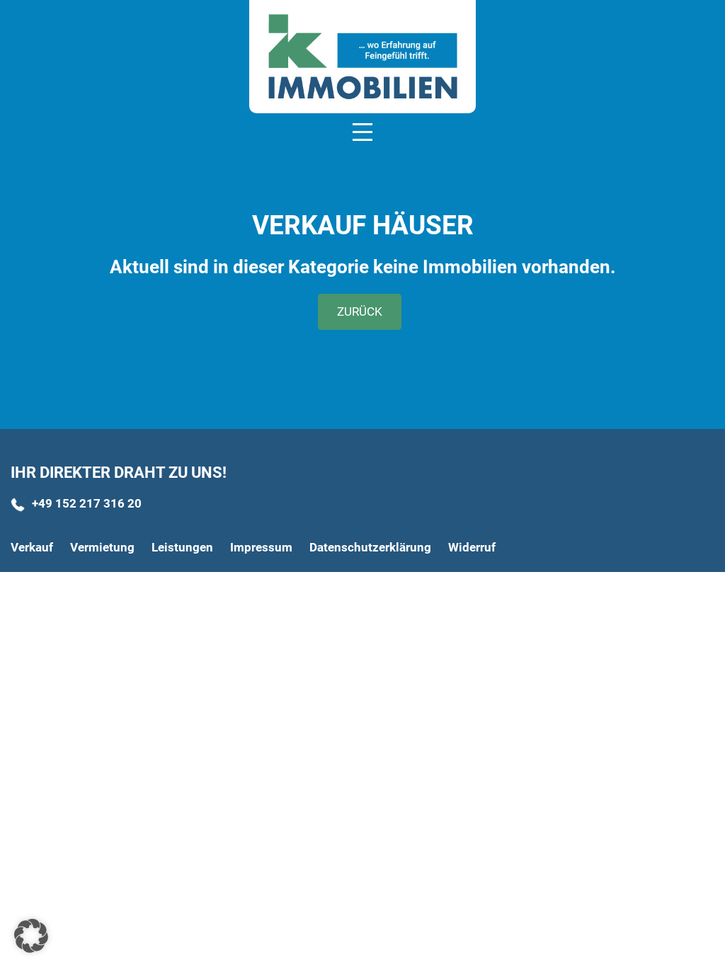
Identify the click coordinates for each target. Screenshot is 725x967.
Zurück (359, 311)
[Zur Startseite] (362, 56)
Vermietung (102, 547)
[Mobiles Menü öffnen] (362, 131)
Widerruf (472, 547)
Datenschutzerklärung (370, 547)
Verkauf (32, 547)
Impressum (261, 547)
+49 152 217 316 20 (87, 503)
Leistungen (182, 547)
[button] (31, 936)
